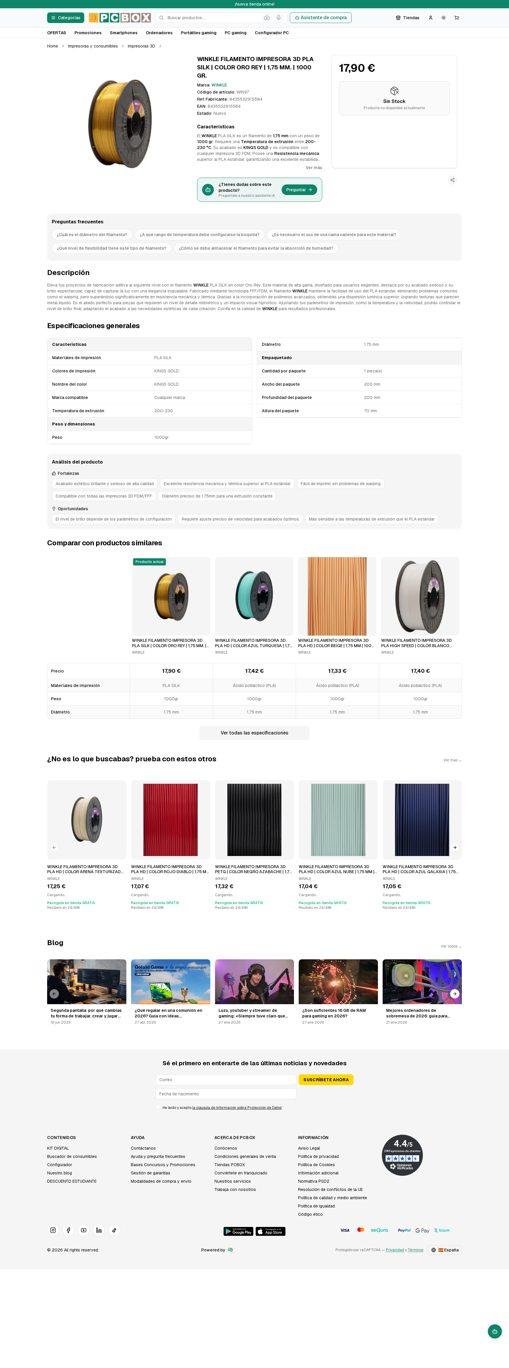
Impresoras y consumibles (93, 46)
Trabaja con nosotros (235, 1189)
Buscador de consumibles (72, 1156)
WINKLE (219, 85)
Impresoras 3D (141, 46)
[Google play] (238, 1231)
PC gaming (236, 32)
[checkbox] (158, 1106)
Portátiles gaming (199, 32)
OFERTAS (56, 32)
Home (52, 46)
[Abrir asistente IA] (495, 1331)
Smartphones (124, 32)
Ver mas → (453, 760)
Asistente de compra (324, 17)
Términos (415, 1250)
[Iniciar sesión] (430, 17)
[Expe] (230, 1250)
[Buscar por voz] (278, 17)
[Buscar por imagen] (267, 17)
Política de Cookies (316, 1164)
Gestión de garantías (150, 1173)
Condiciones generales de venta (245, 1156)
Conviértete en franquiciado (240, 1173)
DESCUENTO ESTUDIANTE (72, 1181)
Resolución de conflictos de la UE (330, 1189)
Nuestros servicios (232, 1181)
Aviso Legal (309, 1148)
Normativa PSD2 (313, 1181)
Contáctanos (143, 1148)
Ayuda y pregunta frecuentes (158, 1156)
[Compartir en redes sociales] (452, 180)
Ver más (314, 167)
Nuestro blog (59, 1173)
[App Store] (270, 1231)
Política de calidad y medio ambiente (332, 1197)
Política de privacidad (318, 1156)
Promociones (88, 32)
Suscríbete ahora (326, 1079)
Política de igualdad (316, 1206)
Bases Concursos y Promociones (163, 1164)
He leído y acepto (223, 1107)
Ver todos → (451, 946)
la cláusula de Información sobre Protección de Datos (237, 1107)
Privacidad (395, 1250)
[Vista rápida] (140, 628)
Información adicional (318, 1173)
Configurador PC (272, 32)
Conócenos (225, 1148)
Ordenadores (159, 32)
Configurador (59, 1164)
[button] (119, 123)
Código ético (310, 1214)
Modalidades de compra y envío (161, 1181)
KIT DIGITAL (58, 1148)
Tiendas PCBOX (229, 1164)
